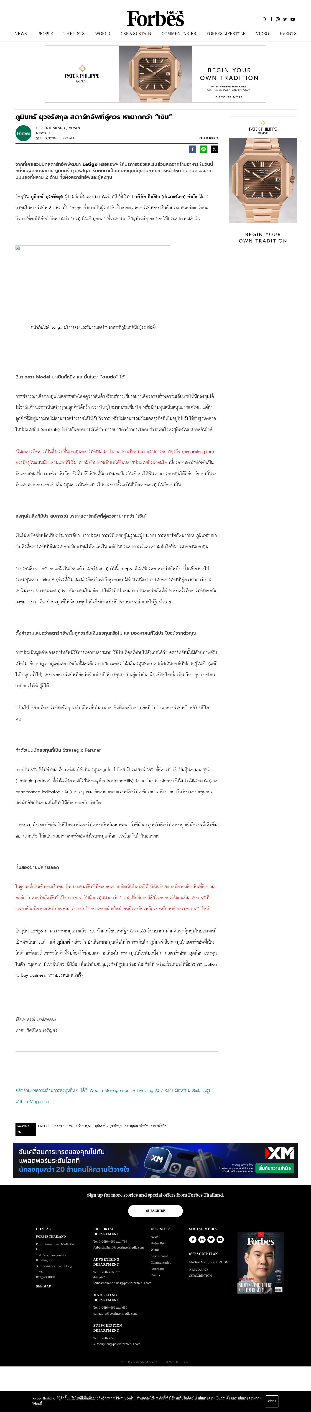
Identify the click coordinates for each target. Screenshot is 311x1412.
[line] (203, 150)
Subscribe (155, 1211)
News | (42, 133)
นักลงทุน (84, 1126)
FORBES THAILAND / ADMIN (58, 128)
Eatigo (43, 1126)
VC (71, 1126)
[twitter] (214, 150)
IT (50, 133)
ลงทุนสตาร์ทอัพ (137, 1126)
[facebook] (192, 150)
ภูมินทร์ (100, 1126)
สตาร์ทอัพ (160, 1126)
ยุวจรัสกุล (116, 1126)
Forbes (59, 1126)
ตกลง (272, 1401)
